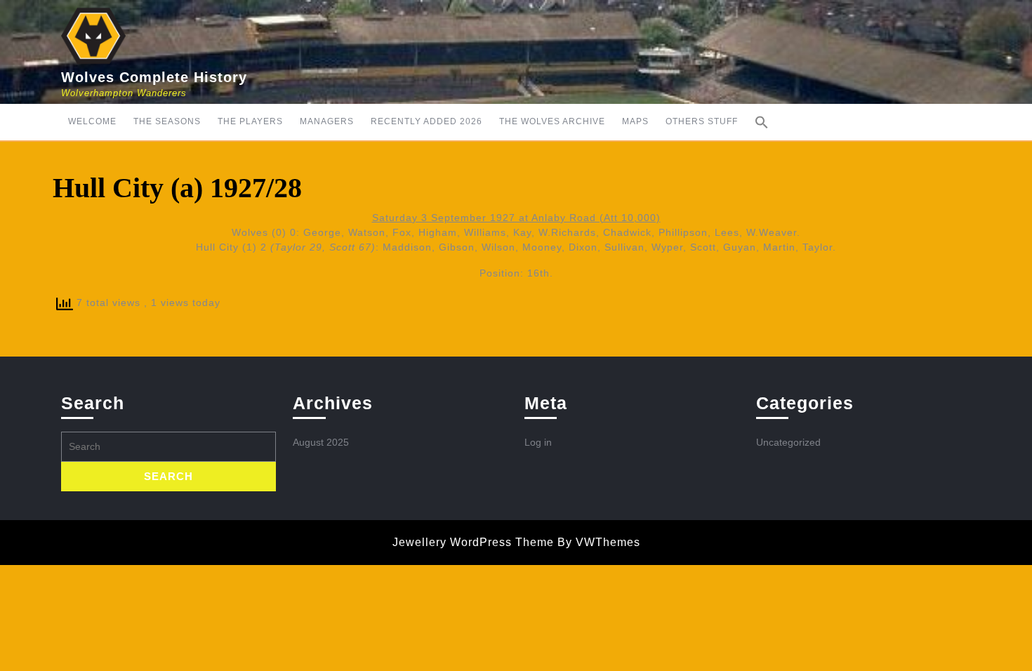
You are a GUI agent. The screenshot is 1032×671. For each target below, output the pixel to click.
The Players (250, 121)
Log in (538, 442)
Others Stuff (702, 121)
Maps (635, 121)
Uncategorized (788, 442)
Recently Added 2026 (426, 121)
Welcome (92, 121)
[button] (762, 122)
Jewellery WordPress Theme (473, 542)
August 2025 (321, 442)
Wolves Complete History (154, 77)
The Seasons (167, 121)
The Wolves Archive (552, 121)
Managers (327, 121)
